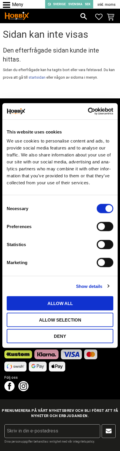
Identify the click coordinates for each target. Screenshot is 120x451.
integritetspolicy (83, 441)
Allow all (60, 303)
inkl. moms (107, 4)
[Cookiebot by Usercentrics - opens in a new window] (87, 111)
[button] (8, 5)
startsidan (37, 77)
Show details (89, 286)
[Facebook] (9, 389)
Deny (60, 336)
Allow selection (60, 319)
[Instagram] (23, 389)
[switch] (105, 226)
